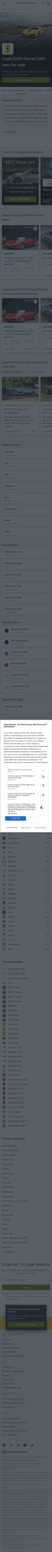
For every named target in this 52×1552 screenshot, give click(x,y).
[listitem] (26, 770)
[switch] (42, 776)
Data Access (26, 827)
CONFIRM (15, 818)
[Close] (47, 724)
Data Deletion (11, 827)
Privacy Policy (40, 827)
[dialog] (26, 776)
